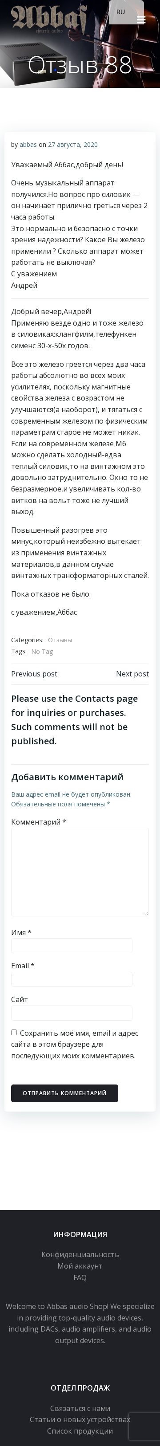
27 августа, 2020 (73, 144)
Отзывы (60, 640)
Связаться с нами (80, 1408)
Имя (21, 932)
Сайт (19, 999)
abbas (28, 144)
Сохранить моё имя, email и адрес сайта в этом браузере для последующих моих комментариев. (74, 1044)
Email (23, 966)
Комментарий (38, 822)
